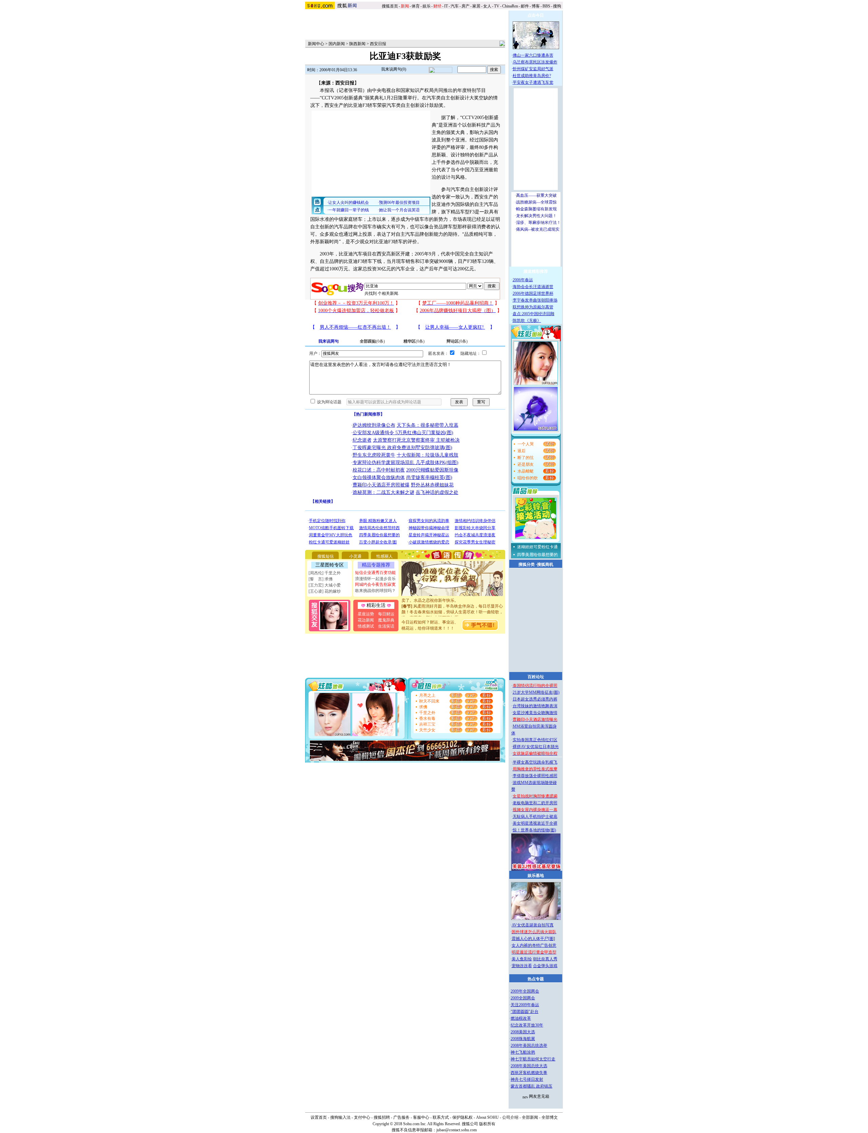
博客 (536, 6)
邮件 (525, 6)
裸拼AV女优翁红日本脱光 (536, 746)
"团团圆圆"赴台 (524, 1011)
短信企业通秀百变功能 (375, 572)
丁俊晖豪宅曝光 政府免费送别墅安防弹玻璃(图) (402, 447)
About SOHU (487, 1117)
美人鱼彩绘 (522, 959)
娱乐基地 (536, 875)
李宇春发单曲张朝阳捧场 (535, 300)
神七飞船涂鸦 (523, 1052)
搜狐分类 (526, 564)
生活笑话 (386, 626)
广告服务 (401, 1117)
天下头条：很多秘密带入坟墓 (427, 425)
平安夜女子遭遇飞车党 (533, 82)
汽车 (455, 6)
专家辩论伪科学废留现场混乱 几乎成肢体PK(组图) (405, 462)
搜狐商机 (545, 564)
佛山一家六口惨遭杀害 (533, 55)
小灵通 (355, 556)
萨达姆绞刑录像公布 (374, 425)
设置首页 (319, 1117)
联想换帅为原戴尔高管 (533, 307)
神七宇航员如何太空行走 (533, 1059)
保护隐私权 (462, 1117)
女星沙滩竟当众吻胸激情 (535, 712)
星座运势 (366, 614)
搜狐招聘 (382, 1117)
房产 (465, 6)
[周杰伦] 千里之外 (325, 573)
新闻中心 (316, 43)
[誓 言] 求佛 (321, 579)
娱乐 (426, 6)
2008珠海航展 (523, 1038)
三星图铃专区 (329, 565)
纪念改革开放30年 (527, 1025)
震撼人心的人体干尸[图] (533, 938)
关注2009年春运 (525, 1004)
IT (446, 6)
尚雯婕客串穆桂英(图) (429, 477)
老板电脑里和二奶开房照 (535, 803)
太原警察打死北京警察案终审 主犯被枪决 (416, 440)
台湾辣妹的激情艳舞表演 (535, 706)
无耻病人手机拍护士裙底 (535, 816)
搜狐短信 (325, 556)
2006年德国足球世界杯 (533, 293)
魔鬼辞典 (386, 620)
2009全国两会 (523, 998)
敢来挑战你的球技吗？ (375, 590)
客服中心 (421, 1117)
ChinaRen (510, 6)
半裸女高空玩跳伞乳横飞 (535, 762)
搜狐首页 (390, 6)
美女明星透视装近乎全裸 (535, 823)
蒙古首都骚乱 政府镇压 (531, 1086)
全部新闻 (530, 1117)
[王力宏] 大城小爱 (325, 585)
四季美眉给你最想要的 (537, 554)
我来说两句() (393, 69)
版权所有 (487, 1123)
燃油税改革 (521, 1018)
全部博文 (549, 1117)
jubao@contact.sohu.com (456, 1130)
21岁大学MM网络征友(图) (536, 692)
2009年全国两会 (525, 991)
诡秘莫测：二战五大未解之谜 (383, 492)
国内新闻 (337, 43)
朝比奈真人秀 (545, 959)
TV (496, 6)
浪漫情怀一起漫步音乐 (375, 578)
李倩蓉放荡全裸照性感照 (535, 775)
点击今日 (536, 15)
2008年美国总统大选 (529, 1065)
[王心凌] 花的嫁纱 (325, 591)
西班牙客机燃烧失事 (529, 1072)
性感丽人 (384, 556)
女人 (487, 6)
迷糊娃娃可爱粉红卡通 (537, 546)
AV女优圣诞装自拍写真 (533, 925)
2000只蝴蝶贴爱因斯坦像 (432, 470)
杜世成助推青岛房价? (532, 75)
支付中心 (362, 1117)
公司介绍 (510, 1117)
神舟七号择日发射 (527, 1079)
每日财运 (386, 614)
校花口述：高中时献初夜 (379, 470)
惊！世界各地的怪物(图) (534, 830)
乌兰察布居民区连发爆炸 (535, 62)
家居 (476, 6)
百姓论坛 (536, 676)
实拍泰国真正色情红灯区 (535, 739)
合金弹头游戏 (545, 965)
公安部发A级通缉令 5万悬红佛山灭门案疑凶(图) (403, 432)
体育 (416, 6)
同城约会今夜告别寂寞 (375, 584)
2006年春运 (523, 279)
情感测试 (366, 626)
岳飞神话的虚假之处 (437, 492)
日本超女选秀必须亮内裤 (535, 699)
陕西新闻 (357, 43)
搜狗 (557, 6)
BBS (546, 6)
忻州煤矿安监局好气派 (533, 68)
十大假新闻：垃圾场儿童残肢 (427, 455)
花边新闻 (366, 620)
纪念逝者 (362, 440)
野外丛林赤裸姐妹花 (432, 484)
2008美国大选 (523, 1032)
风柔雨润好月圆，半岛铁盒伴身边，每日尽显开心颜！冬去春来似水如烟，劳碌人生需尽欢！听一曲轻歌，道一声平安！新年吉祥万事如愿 (452, 603)
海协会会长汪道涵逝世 (533, 286)
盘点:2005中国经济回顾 (533, 313)
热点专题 (536, 979)
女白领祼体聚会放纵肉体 (379, 477)
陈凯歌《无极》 (527, 320)
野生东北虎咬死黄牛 (374, 455)
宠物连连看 (522, 965)
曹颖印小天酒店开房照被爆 (381, 484)
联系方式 (441, 1117)
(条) (372, 341)
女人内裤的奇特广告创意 (534, 945)
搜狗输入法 (340, 1117)
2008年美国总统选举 (529, 1045)
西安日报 (378, 43)
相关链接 (323, 501)
